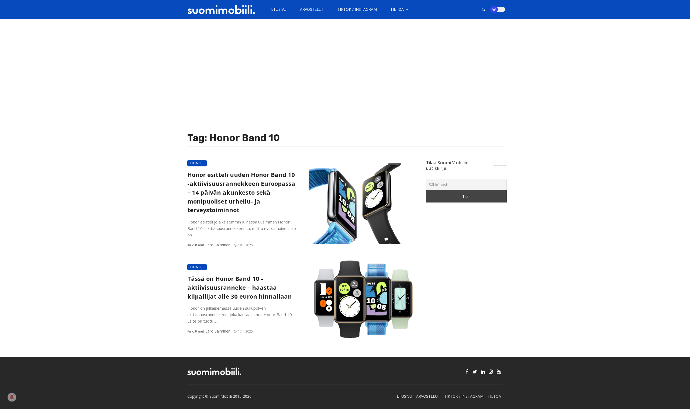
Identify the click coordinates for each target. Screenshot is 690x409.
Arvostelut (312, 9)
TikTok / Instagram (357, 9)
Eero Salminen (217, 244)
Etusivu (279, 9)
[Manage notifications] (12, 397)
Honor (197, 163)
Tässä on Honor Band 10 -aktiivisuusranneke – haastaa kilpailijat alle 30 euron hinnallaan (239, 287)
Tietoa (397, 9)
